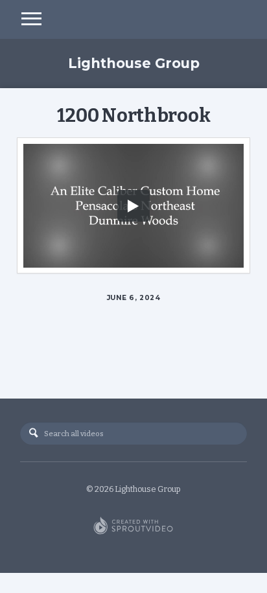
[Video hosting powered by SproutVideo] (133, 526)
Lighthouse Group (134, 63)
